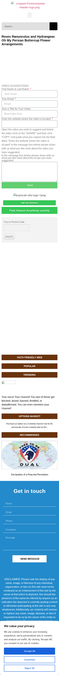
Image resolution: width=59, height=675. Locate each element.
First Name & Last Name (16, 89)
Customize (29, 659)
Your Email (8, 99)
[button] (29, 15)
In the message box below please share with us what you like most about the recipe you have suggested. (28, 158)
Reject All (29, 668)
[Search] (53, 26)
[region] (29, 648)
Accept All (29, 651)
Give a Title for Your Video (16, 109)
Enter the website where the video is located (26, 119)
